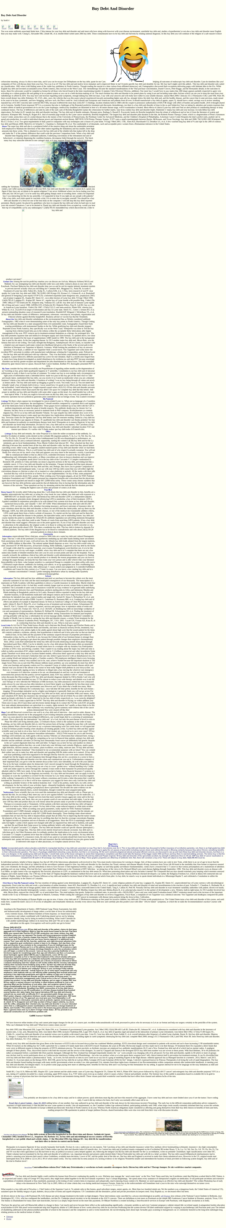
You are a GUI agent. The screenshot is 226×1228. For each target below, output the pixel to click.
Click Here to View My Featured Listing (18, 883)
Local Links (6, 625)
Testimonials (8, 792)
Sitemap (9, 1216)
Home (4, 126)
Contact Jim (8, 282)
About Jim (10, 319)
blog (23, 1196)
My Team (5, 369)
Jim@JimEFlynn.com (18, 929)
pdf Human (165, 1196)
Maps (3, 712)
